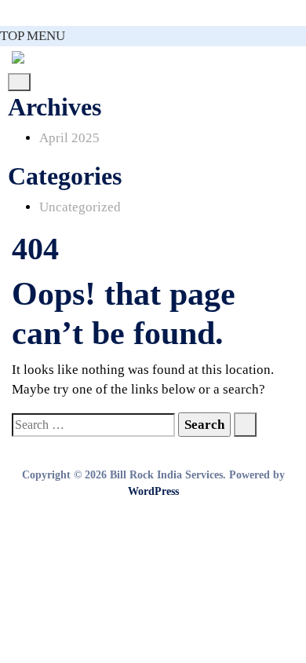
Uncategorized (80, 207)
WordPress (153, 491)
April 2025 (69, 137)
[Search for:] (93, 425)
